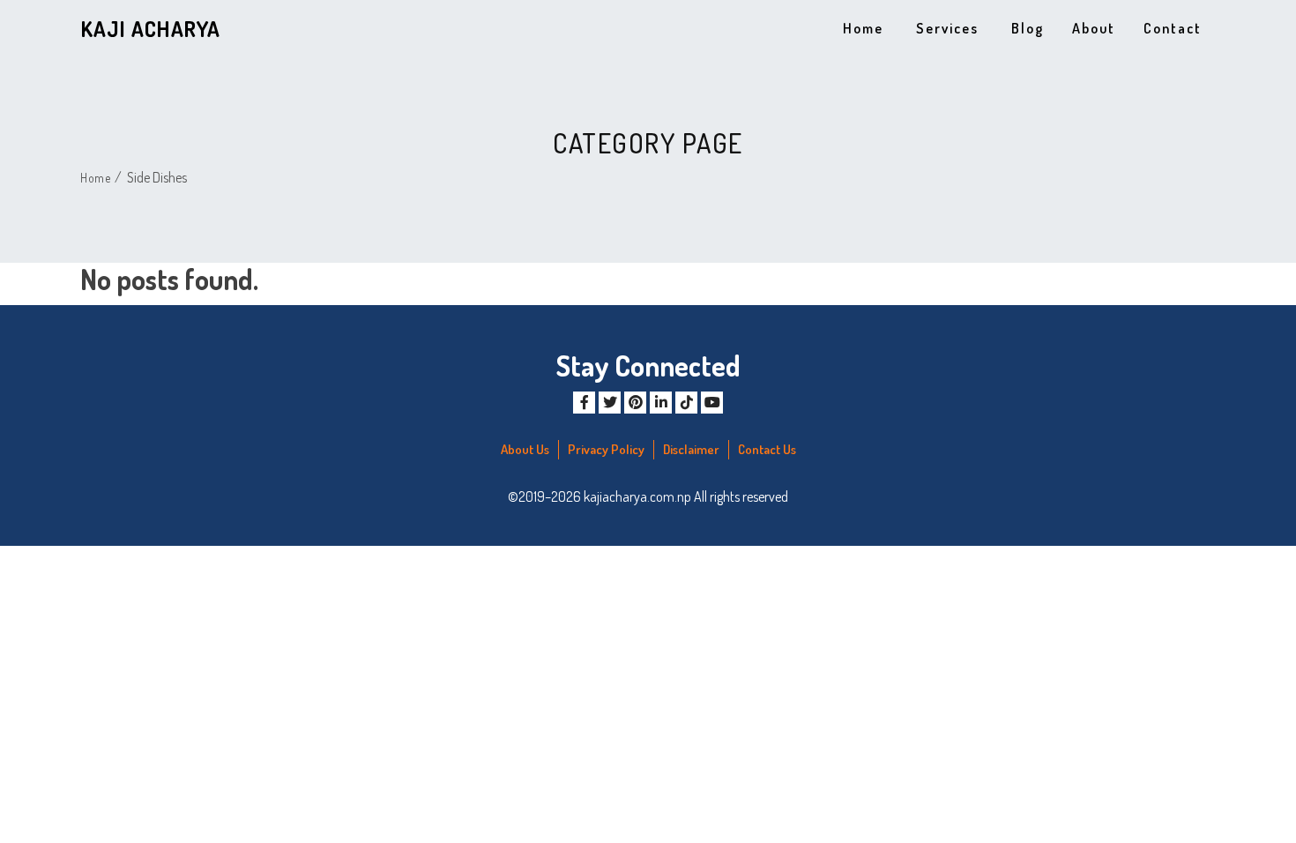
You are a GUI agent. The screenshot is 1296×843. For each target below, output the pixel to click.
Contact (1172, 28)
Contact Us (767, 449)
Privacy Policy (606, 449)
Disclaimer (691, 449)
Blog (1027, 28)
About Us (525, 449)
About (1093, 28)
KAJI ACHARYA (150, 28)
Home (863, 28)
